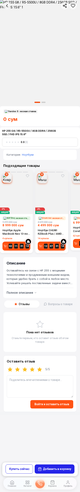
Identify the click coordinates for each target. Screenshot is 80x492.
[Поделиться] (65, 5)
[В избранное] (73, 5)
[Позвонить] (40, 483)
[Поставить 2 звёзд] (17, 369)
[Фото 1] (37, 102)
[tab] (22, 304)
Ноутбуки (28, 154)
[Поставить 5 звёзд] (39, 369)
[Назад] (7, 5)
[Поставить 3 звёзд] (25, 369)
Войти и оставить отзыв (51, 404)
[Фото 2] (43, 102)
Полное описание (20, 292)
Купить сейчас (19, 469)
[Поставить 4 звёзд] (32, 369)
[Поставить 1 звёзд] (10, 369)
